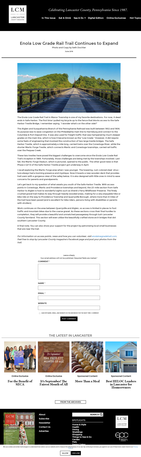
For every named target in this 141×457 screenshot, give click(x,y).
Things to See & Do (82, 437)
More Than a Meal (87, 381)
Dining (75, 429)
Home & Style (79, 424)
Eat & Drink (65, 18)
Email (41, 293)
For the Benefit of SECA (20, 382)
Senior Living (78, 444)
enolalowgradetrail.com (104, 236)
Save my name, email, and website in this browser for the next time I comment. (70, 313)
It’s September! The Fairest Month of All (54, 382)
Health (75, 427)
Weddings (77, 432)
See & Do (79, 18)
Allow (65, 453)
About (42, 414)
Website (42, 303)
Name (41, 283)
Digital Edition (96, 18)
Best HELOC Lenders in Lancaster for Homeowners (121, 384)
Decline (76, 453)
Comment (44, 261)
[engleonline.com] (122, 441)
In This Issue (48, 18)
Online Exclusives (116, 18)
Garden (76, 439)
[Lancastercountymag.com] (122, 427)
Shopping (77, 434)
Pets (74, 442)
